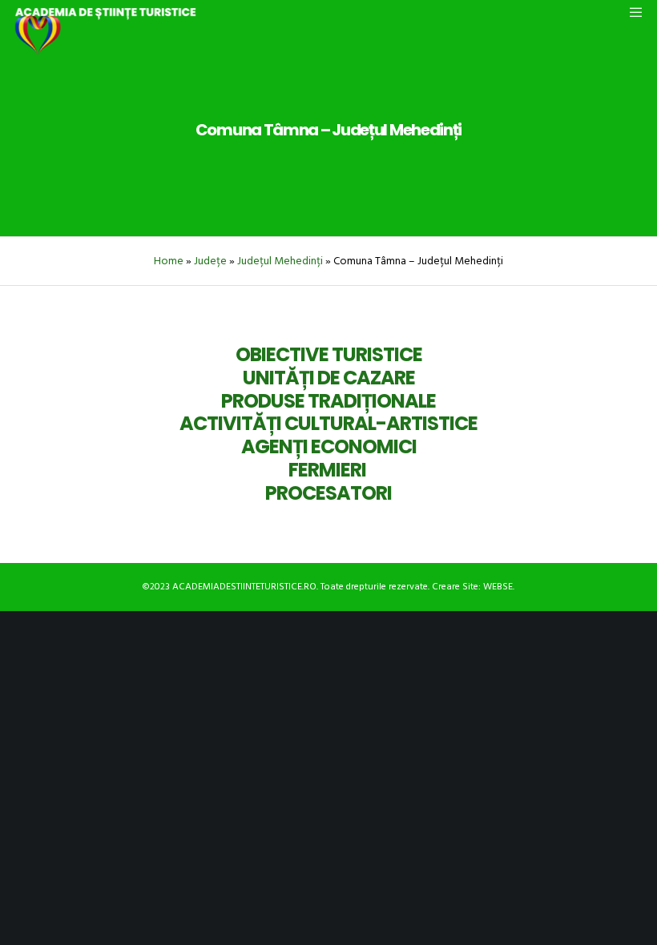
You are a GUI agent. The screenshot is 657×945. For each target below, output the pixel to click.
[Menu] (630, 12)
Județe (210, 260)
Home (168, 260)
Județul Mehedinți (280, 260)
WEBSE (498, 586)
